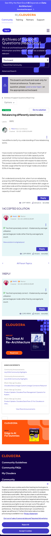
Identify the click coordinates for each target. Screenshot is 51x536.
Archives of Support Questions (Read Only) (19, 98)
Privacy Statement (31, 514)
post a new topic (34, 86)
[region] (25, 508)
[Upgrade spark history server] (48, 263)
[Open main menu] (48, 30)
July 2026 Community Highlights (15, 372)
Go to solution (39, 109)
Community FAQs (11, 467)
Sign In (6, 30)
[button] (47, 136)
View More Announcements (25, 409)
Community (7, 19)
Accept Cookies (25, 531)
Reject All (25, 525)
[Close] (47, 484)
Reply (43, 198)
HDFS (12, 121)
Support (40, 19)
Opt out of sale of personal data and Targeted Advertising (25, 518)
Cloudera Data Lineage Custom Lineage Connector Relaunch (25, 386)
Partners (30, 19)
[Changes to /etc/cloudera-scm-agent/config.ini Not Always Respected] (2, 263)
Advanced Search (9, 71)
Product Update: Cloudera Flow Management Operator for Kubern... (24, 393)
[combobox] (25, 65)
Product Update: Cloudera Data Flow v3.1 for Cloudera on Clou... (24, 402)
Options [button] (8, 102)
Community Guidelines (14, 462)
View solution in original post (14, 242)
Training (19, 19)
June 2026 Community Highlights (15, 379)
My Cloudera (9, 473)
